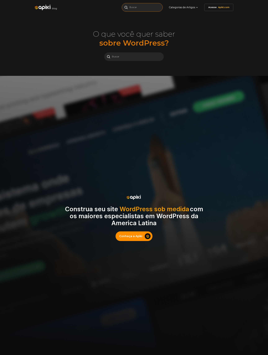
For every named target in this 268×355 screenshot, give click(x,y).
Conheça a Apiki (130, 236)
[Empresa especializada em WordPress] (47, 7)
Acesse (218, 7)
